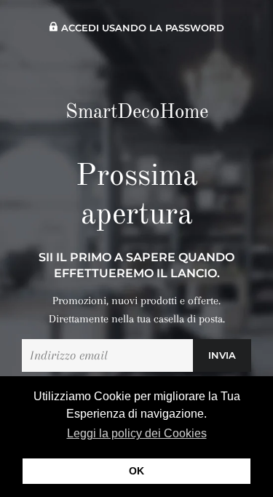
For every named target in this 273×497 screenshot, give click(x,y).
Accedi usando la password (141, 28)
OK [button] (136, 471)
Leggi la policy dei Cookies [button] (137, 433)
